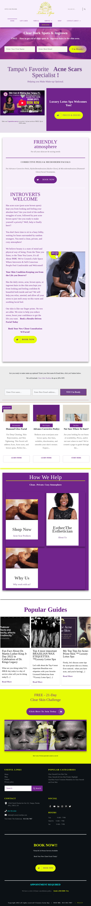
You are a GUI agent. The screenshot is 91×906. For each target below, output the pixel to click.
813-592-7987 (27, 819)
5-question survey (13, 121)
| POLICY (79, 902)
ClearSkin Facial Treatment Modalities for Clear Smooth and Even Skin (66, 781)
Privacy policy (9, 782)
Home (6, 774)
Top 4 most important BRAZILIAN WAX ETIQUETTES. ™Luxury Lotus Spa (45, 655)
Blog (6, 777)
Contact (7, 779)
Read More (7, 682)
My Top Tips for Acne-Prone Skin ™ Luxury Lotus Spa (76, 653)
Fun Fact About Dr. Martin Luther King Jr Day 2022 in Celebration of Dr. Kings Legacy (14, 656)
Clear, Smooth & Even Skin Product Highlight (63, 777)
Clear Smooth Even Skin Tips (57, 774)
